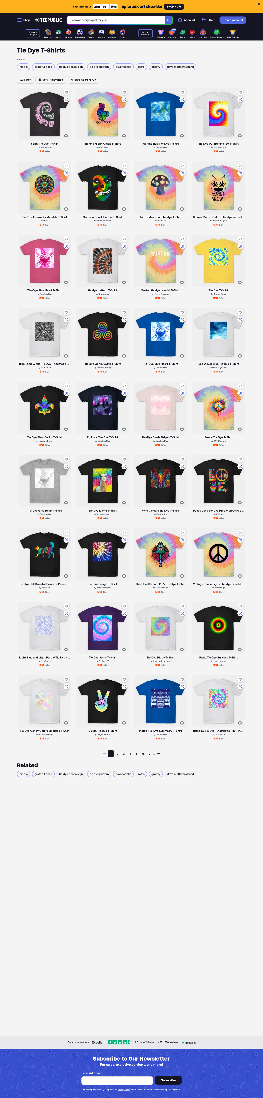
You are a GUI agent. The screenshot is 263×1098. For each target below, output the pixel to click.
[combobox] (116, 20)
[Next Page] (158, 753)
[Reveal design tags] (66, 135)
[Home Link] (48, 20)
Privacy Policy (124, 1090)
